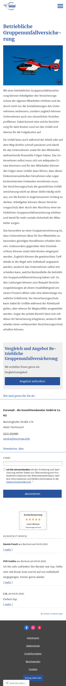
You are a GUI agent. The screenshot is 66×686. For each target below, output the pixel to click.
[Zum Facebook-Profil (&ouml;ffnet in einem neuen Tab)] (26, 627)
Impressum (33, 637)
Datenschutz (33, 645)
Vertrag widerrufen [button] (33, 678)
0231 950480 (10, 433)
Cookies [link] (33, 669)
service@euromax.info (16, 439)
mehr (8, 549)
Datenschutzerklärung (18, 481)
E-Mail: (6, 457)
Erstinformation (33, 653)
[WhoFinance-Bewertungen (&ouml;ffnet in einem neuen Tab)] (39, 627)
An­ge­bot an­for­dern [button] (32, 381)
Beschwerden (33, 661)
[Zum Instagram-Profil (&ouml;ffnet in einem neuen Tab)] (33, 627)
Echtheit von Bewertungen (53, 614)
